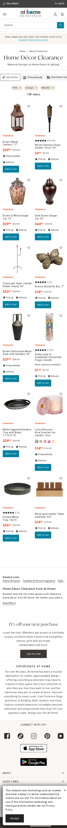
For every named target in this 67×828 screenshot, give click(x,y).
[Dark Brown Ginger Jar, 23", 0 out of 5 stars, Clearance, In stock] (49, 191)
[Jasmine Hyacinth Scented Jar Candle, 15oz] (49, 441)
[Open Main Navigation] (4, 14)
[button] (31, 14)
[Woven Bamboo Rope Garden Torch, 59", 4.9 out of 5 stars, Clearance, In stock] (49, 117)
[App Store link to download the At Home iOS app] (33, 747)
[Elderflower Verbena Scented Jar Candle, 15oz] (41, 441)
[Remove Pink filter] (20, 87)
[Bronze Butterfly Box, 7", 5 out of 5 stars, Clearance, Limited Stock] (49, 259)
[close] (65, 791)
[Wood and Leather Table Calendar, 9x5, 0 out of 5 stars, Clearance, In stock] (49, 489)
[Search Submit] (60, 25)
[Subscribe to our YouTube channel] (60, 736)
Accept (14, 818)
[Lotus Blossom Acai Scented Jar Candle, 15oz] (37, 441)
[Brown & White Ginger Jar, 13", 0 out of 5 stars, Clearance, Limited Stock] (17, 191)
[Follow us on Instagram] (33, 736)
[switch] (28, 106)
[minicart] (62, 14)
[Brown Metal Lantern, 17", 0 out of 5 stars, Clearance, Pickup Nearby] (17, 117)
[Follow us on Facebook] (7, 736)
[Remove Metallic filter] (53, 87)
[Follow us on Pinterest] (47, 736)
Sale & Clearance (38, 51)
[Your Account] (55, 14)
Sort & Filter (12, 77)
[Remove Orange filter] (36, 87)
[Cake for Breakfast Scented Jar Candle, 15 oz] (45, 441)
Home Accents (11, 580)
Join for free (33, 654)
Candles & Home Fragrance (39, 580)
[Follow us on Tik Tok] (20, 736)
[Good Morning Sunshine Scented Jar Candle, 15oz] (53, 441)
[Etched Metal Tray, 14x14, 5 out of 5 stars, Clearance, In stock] (17, 489)
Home (22, 51)
